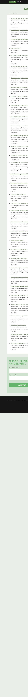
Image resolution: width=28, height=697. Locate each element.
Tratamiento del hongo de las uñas (18, 194)
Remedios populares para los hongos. (19, 258)
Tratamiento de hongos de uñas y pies (19, 155)
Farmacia (10, 400)
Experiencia (24, 400)
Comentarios (17, 400)
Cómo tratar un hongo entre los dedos (19, 183)
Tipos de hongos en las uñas (17, 240)
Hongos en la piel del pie (16, 48)
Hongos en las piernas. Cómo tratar (18, 325)
